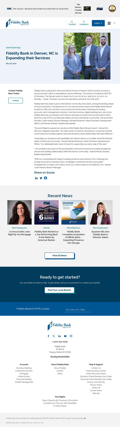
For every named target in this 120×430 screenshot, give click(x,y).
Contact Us (96, 368)
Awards (46, 228)
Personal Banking (24, 379)
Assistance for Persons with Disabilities (60, 403)
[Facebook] (45, 178)
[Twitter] (41, 178)
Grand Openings (13, 47)
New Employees (19, 228)
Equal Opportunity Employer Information (60, 400)
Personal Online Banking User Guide (96, 379)
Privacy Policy (96, 385)
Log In (97, 23)
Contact (72, 24)
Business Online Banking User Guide (96, 376)
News (60, 374)
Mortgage (24, 374)
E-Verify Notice (60, 406)
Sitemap (96, 393)
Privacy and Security (96, 382)
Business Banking (24, 368)
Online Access (24, 376)
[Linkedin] (36, 178)
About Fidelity (60, 368)
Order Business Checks (96, 371)
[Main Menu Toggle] (109, 23)
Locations (84, 24)
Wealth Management (24, 382)
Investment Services (24, 371)
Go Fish (41, 423)
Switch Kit (96, 388)
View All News (59, 255)
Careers (60, 371)
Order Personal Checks (96, 374)
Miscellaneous (73, 228)
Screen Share (96, 390)
